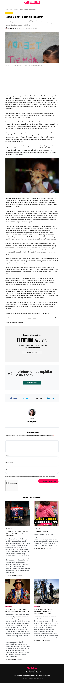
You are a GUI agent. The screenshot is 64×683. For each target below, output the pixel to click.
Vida (11, 9)
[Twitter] (33, 671)
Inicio (6, 9)
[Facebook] (30, 671)
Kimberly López (32, 422)
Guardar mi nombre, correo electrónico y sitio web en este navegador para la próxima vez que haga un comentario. (31, 476)
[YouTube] (40, 671)
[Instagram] (23, 671)
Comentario (8, 439)
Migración (16, 9)
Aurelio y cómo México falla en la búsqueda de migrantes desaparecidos (17, 534)
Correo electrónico (9, 462)
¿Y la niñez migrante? (41, 531)
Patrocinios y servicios (29, 675)
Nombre (7, 455)
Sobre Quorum (18, 675)
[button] (6, 2)
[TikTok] (27, 671)
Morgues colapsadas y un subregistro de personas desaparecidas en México (43, 611)
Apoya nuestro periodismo (43, 675)
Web (6, 469)
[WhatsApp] (37, 671)
